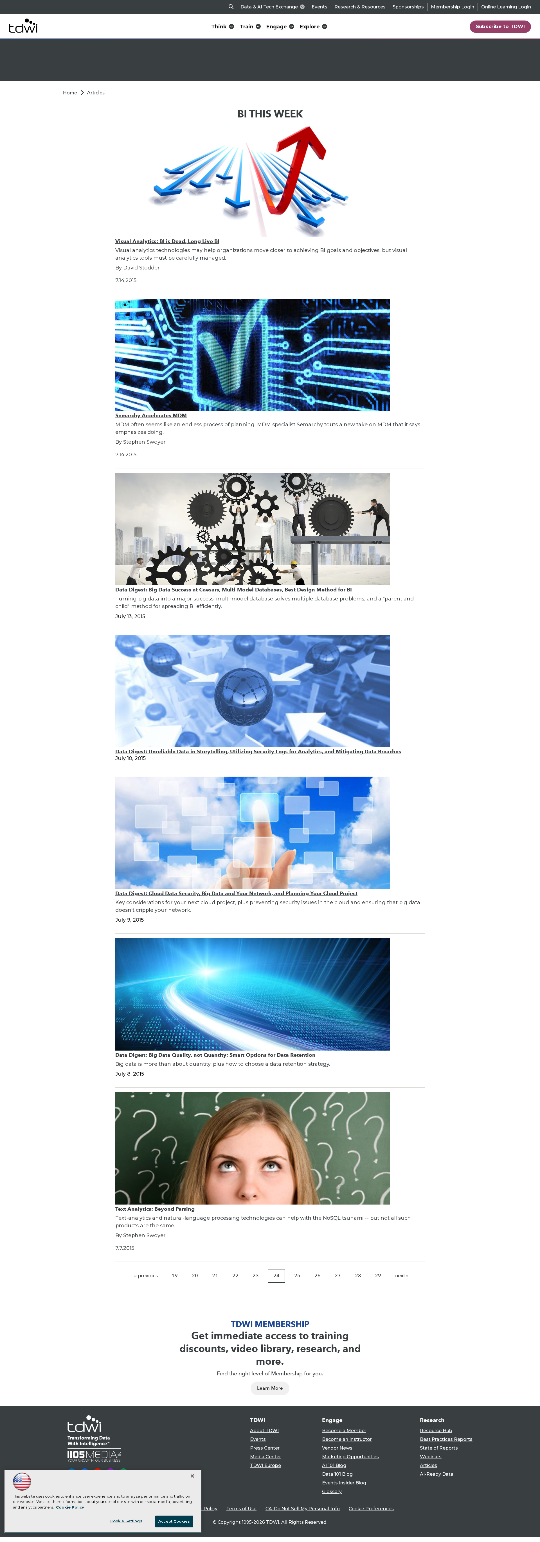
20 (195, 1276)
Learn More (270, 1388)
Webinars (431, 1456)
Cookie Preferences (371, 1508)
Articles (96, 93)
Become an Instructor (347, 1439)
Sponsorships (408, 7)
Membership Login (452, 7)
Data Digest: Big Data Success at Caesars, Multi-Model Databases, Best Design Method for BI (233, 589)
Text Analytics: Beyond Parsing (155, 1209)
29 (378, 1276)
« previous (146, 1276)
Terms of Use (241, 1508)
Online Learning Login (506, 7)
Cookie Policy (202, 1508)
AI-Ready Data (436, 1474)
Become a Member (344, 1430)
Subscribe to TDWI (500, 26)
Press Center (265, 1448)
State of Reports (439, 1448)
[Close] (192, 1476)
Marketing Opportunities (350, 1456)
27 (338, 1276)
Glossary (332, 1491)
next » (402, 1276)
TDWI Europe (265, 1465)
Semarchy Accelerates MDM (151, 415)
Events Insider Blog (344, 1483)
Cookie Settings (126, 1521)
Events (319, 7)
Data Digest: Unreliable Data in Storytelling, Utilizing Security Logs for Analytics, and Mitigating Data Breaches (258, 751)
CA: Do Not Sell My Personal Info (303, 1508)
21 (215, 1276)
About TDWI (264, 1430)
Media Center (265, 1456)
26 (317, 1276)
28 (358, 1276)
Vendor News (337, 1448)
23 (256, 1276)
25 (297, 1276)
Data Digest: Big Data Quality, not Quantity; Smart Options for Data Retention (215, 1055)
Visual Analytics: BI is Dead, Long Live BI (167, 241)
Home (70, 93)
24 (276, 1276)
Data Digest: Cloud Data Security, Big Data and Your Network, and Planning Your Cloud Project (236, 893)
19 (175, 1276)
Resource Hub (436, 1430)
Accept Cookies (174, 1521)
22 (235, 1276)
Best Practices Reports (446, 1439)
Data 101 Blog (337, 1474)
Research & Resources (360, 7)
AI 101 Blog (334, 1465)
